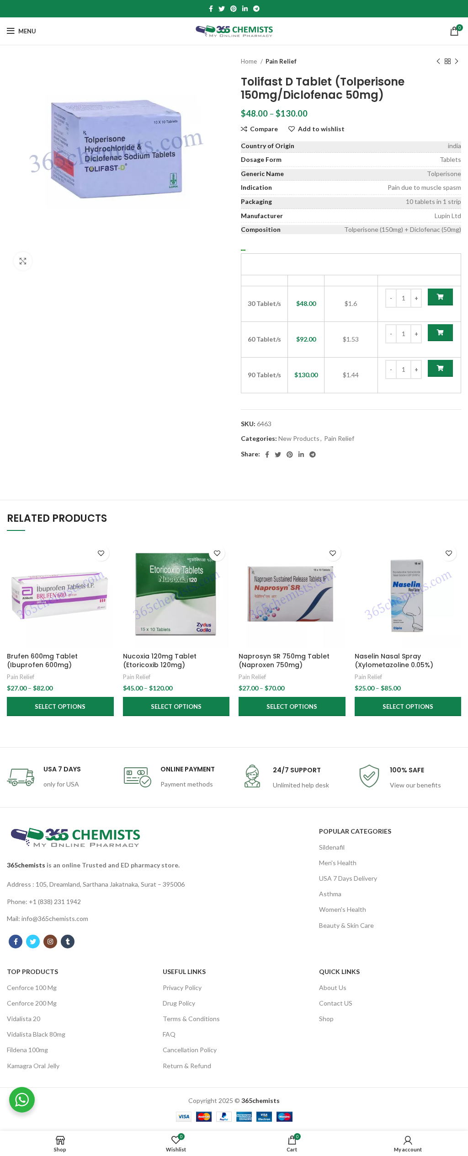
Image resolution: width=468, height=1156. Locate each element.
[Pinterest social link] (233, 9)
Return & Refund (187, 1066)
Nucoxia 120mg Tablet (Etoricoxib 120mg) (160, 661)
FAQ (169, 1034)
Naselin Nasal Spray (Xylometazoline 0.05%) (394, 661)
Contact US (335, 1003)
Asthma (330, 894)
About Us (332, 987)
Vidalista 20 (23, 1018)
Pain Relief (281, 61)
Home (249, 61)
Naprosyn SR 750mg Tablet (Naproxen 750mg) (284, 661)
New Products (298, 438)
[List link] (97, 884)
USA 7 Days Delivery (348, 878)
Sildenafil (332, 847)
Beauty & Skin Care (346, 925)
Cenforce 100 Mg (32, 987)
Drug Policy (179, 1003)
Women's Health (342, 909)
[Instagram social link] (50, 941)
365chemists (26, 865)
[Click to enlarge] (23, 261)
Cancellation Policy (190, 1050)
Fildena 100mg (27, 1050)
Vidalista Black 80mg (36, 1034)
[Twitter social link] (222, 9)
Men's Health (337, 863)
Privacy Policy (182, 987)
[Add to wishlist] (101, 553)
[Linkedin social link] (244, 9)
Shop (326, 1018)
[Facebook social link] (211, 9)
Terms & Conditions (191, 1018)
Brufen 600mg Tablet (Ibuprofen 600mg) (42, 661)
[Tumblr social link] (67, 941)
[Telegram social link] (256, 9)
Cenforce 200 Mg (32, 1003)
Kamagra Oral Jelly (33, 1066)
